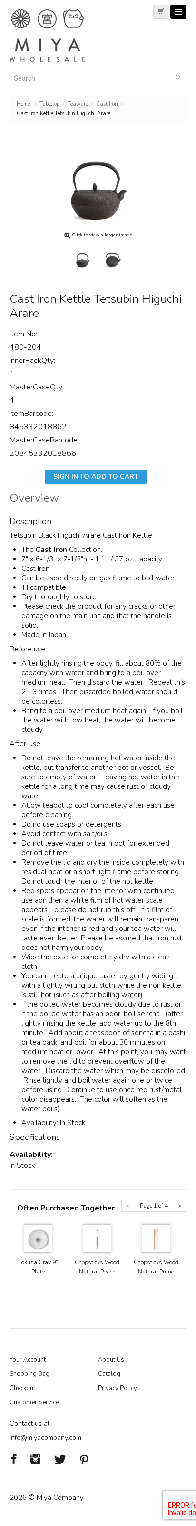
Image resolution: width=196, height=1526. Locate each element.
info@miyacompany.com (45, 1437)
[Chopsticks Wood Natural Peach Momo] (97, 1237)
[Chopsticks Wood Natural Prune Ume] (156, 1237)
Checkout (22, 1388)
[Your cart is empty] (160, 12)
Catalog (109, 1374)
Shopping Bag (29, 1374)
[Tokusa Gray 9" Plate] (38, 1237)
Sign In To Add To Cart (95, 476)
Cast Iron (52, 549)
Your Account (28, 1359)
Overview (34, 499)
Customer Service (34, 1402)
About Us (111, 1359)
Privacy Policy (117, 1388)
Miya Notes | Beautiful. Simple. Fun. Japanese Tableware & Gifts (57, 35)
